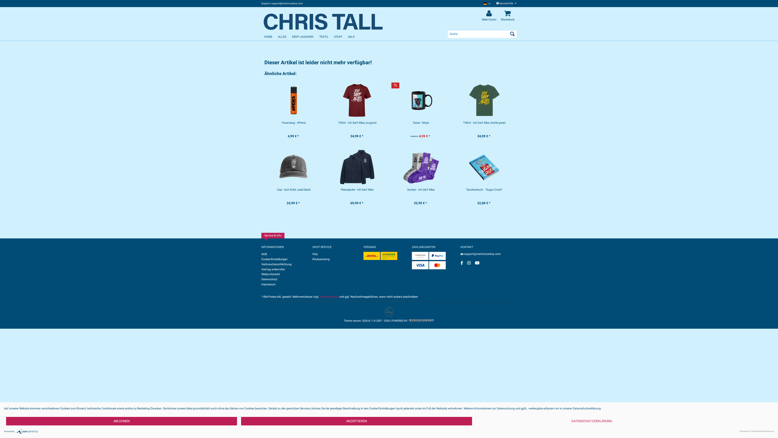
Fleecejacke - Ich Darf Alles (357, 190)
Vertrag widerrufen (273, 269)
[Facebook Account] (462, 263)
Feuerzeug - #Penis (294, 123)
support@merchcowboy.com (482, 254)
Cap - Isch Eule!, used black (294, 190)
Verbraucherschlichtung (276, 264)
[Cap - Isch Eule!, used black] (293, 167)
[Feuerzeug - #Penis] (293, 100)
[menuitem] (485, 3)
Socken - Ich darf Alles (421, 190)
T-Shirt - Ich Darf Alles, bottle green (484, 123)
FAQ (315, 254)
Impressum (268, 284)
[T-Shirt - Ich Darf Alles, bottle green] (484, 100)
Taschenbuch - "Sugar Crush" (484, 190)
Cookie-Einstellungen (274, 259)
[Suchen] (512, 34)
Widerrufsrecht (270, 274)
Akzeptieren (356, 421)
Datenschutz (269, 279)
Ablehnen (121, 421)
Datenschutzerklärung (591, 421)
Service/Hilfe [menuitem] (506, 3)
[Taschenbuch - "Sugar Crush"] (484, 167)
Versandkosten (329, 297)
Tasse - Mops (421, 123)
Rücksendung (321, 259)
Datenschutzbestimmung (762, 431)
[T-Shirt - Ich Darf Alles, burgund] (357, 100)
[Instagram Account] (469, 263)
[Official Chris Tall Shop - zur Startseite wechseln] (324, 19)
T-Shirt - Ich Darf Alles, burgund (357, 123)
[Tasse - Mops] (421, 100)
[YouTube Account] (477, 263)
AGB (264, 254)
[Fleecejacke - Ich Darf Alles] (357, 167)
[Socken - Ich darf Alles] (421, 167)
